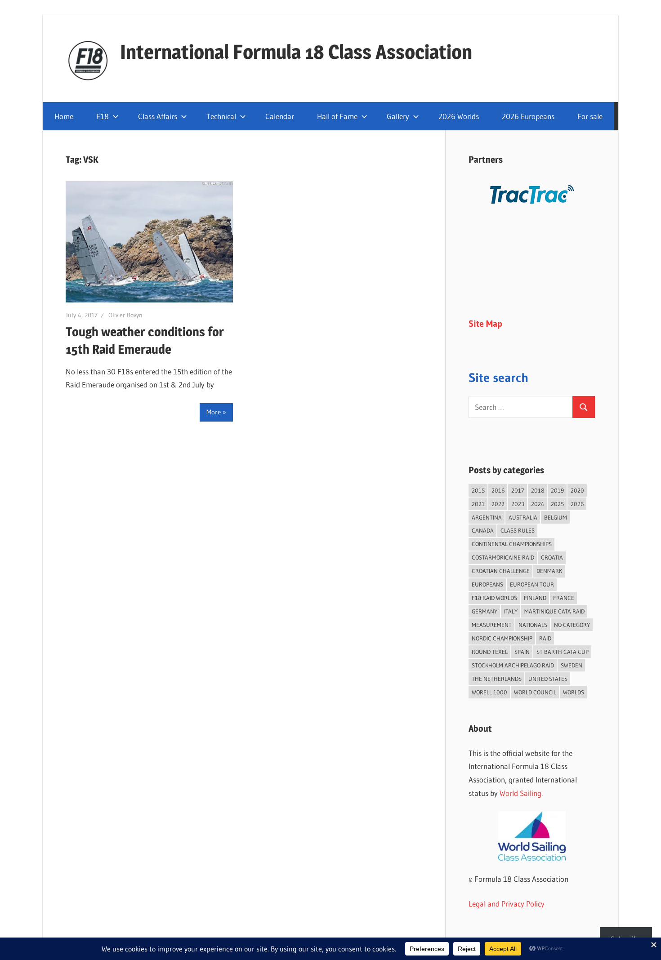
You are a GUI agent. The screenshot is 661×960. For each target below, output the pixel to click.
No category (572, 624)
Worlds (573, 692)
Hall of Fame (337, 116)
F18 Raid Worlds (494, 597)
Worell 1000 (489, 692)
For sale (590, 116)
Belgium (555, 517)
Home (63, 116)
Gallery (398, 116)
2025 (557, 503)
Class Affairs (157, 116)
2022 (498, 503)
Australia (523, 517)
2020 (577, 490)
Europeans (487, 584)
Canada (483, 530)
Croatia (552, 557)
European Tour (532, 584)
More (213, 412)
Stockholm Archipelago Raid (513, 665)
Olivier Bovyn (125, 315)
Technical (221, 116)
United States (547, 678)
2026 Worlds (458, 116)
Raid (545, 638)
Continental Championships (512, 543)
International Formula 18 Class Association (296, 52)
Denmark (549, 570)
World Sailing (520, 793)
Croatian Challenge (501, 570)
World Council (535, 692)
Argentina (487, 517)
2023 (517, 503)
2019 (557, 490)
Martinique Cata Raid (554, 611)
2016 (498, 490)
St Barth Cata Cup (562, 651)
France (563, 597)
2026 (577, 503)
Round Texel (490, 651)
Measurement (492, 624)
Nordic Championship (502, 638)
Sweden (571, 665)
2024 (537, 503)
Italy (511, 611)
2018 (537, 490)
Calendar (279, 116)
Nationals (532, 624)
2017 (517, 490)
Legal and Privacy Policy (507, 903)
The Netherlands (497, 678)
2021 (478, 503)
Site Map (485, 323)
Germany (484, 611)
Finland (535, 597)
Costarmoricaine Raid (503, 557)
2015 (478, 490)
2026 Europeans (528, 116)
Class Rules (517, 530)
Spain (522, 651)
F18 (102, 116)
